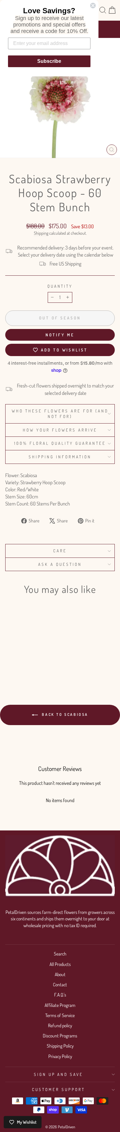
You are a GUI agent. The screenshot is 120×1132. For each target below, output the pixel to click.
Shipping (41, 233)
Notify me (60, 334)
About (60, 974)
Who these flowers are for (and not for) (60, 413)
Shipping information (60, 456)
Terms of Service (60, 1015)
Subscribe (49, 61)
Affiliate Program (60, 1005)
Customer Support (58, 1089)
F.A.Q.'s (60, 995)
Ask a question (60, 564)
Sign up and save (58, 1074)
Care (60, 550)
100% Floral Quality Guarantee (60, 443)
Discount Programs (60, 1036)
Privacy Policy (60, 1056)
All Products (60, 964)
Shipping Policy (60, 1046)
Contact (60, 984)
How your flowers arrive (60, 429)
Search (60, 954)
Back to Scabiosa (64, 714)
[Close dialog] (93, 5)
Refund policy (60, 1025)
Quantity (60, 286)
